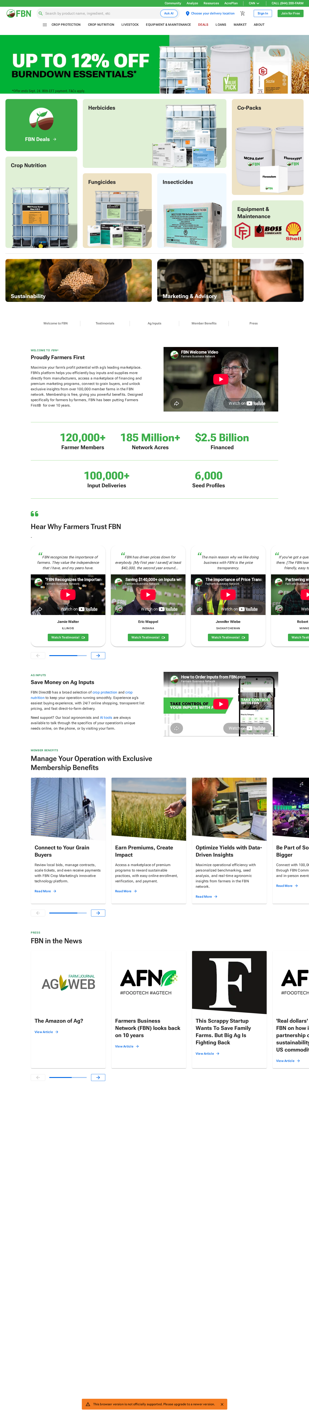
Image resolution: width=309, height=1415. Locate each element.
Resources (211, 3)
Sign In (263, 13)
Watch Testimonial (65, 637)
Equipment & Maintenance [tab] (168, 24)
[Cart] (242, 13)
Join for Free (290, 13)
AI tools (106, 717)
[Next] (98, 655)
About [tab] (259, 24)
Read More (43, 891)
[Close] (222, 1404)
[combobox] (101, 13)
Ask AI (169, 13)
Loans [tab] (221, 24)
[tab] (55, 323)
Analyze (192, 3)
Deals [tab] (203, 24)
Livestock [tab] (130, 24)
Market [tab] (240, 24)
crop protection (105, 692)
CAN (252, 3)
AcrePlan (231, 3)
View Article (44, 1032)
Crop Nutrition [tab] (101, 24)
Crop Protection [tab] (66, 24)
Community (173, 3)
